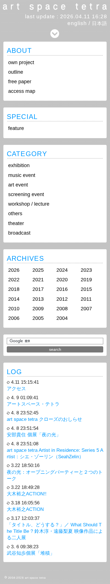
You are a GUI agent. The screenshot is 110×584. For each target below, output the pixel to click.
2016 (62, 289)
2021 (38, 279)
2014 (13, 299)
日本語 (99, 23)
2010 (13, 308)
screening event (26, 194)
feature (16, 128)
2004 (62, 318)
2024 (62, 270)
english (77, 23)
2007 (86, 308)
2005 (38, 318)
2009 (38, 308)
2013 (38, 299)
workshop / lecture (28, 204)
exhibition (19, 165)
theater (16, 223)
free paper (19, 81)
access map (21, 91)
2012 (62, 299)
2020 (62, 279)
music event (21, 175)
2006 (13, 318)
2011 (86, 299)
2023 (86, 270)
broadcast (19, 233)
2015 (86, 289)
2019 (86, 279)
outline (15, 72)
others (15, 213)
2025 (38, 270)
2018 (13, 289)
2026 (13, 270)
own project (21, 62)
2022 (13, 279)
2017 (38, 289)
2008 (62, 308)
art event (18, 185)
